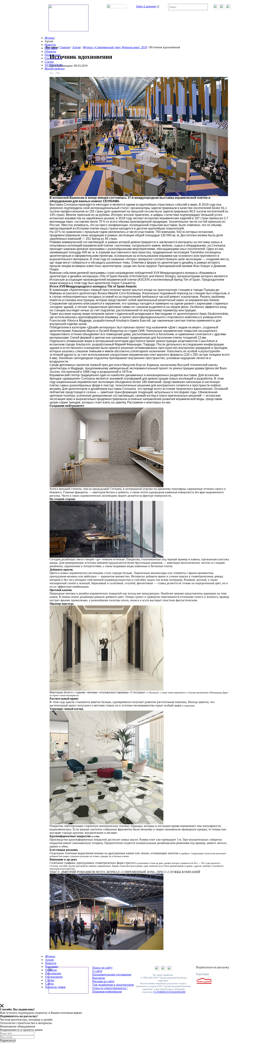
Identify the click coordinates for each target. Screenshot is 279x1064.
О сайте (97, 971)
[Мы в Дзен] (228, 8)
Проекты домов (55, 987)
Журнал (50, 37)
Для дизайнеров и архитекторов (113, 984)
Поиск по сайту (102, 967)
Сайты (49, 983)
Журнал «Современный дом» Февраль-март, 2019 (115, 47)
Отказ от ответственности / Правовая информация (110, 989)
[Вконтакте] (216, 8)
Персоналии (53, 973)
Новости (50, 44)
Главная (65, 47)
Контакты (98, 977)
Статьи (49, 61)
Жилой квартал (55, 68)
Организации (54, 976)
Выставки (51, 48)
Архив (76, 47)
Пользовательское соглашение (111, 974)
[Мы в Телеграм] (222, 8)
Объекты (50, 51)
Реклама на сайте (103, 981)
